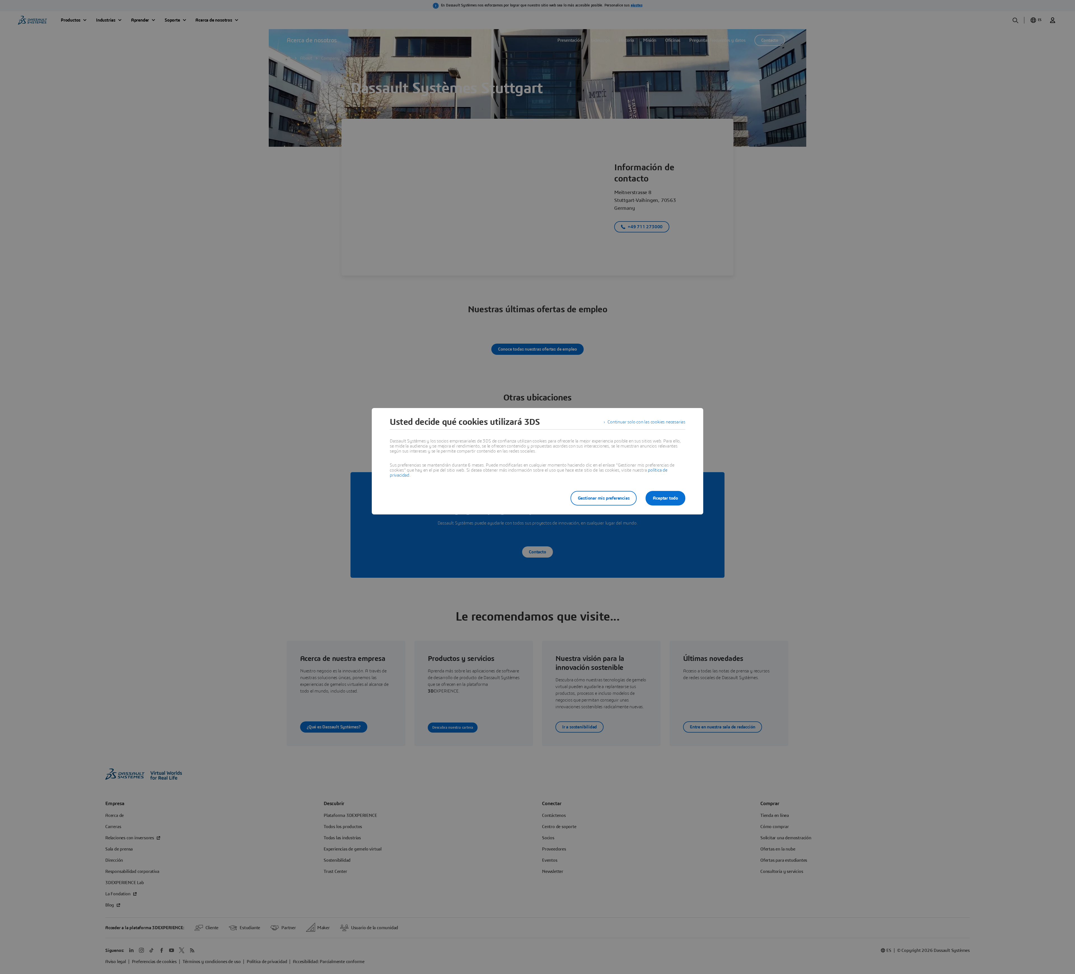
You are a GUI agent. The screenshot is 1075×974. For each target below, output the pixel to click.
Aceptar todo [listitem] (665, 498)
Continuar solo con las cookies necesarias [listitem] (646, 422)
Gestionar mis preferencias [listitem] (604, 498)
